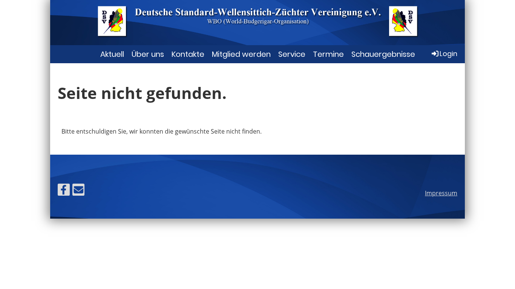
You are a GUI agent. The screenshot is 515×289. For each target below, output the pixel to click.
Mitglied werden (241, 54)
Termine (328, 54)
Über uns (148, 54)
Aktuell (112, 54)
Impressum (441, 193)
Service (291, 54)
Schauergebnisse (383, 54)
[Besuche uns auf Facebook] (64, 191)
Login (448, 53)
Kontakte (188, 54)
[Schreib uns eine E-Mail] (78, 191)
